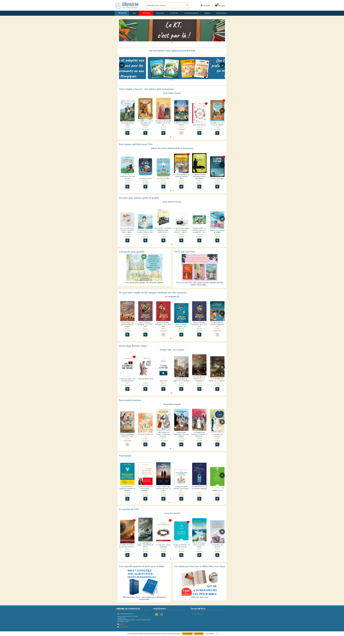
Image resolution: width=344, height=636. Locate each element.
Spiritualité (160, 13)
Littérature (174, 13)
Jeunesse (207, 13)
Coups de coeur (221, 13)
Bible (134, 13)
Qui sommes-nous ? (198, 614)
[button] (121, 70)
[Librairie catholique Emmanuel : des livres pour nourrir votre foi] (127, 9)
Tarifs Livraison (123, 627)
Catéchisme (146, 13)
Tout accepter (187, 633)
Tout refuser (199, 633)
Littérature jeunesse (191, 13)
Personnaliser (210, 633)
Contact (120, 624)
